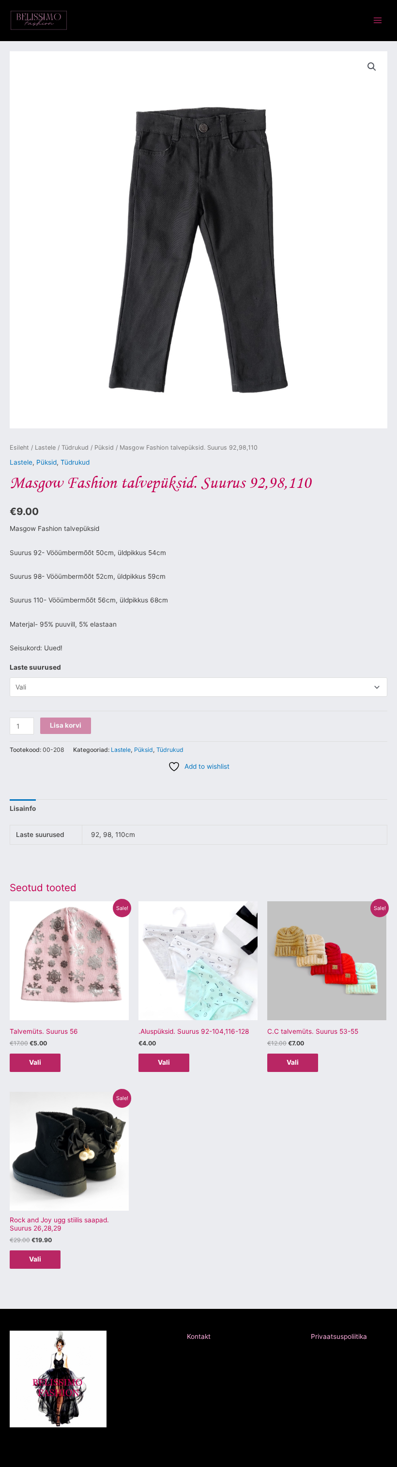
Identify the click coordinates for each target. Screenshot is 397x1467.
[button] (372, 66)
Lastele (45, 447)
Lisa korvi (65, 725)
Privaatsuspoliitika (339, 1336)
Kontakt (199, 1336)
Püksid (104, 447)
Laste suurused (35, 667)
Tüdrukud (75, 447)
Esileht (19, 447)
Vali (35, 1062)
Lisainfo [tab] (23, 808)
